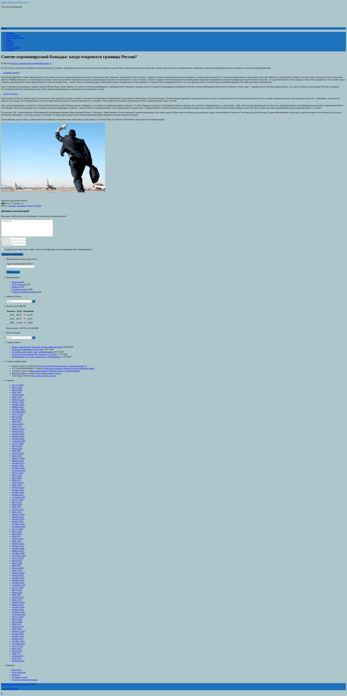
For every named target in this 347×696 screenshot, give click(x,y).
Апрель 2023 (18, 482)
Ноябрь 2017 (18, 639)
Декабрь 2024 (18, 434)
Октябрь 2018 (18, 612)
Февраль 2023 (18, 487)
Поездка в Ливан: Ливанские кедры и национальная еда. (60, 366)
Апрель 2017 (18, 656)
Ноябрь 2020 (18, 551)
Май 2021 (16, 536)
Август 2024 (17, 443)
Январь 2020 (18, 575)
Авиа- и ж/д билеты (16, 38)
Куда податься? (19, 284)
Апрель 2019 (18, 597)
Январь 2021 (18, 546)
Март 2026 (17, 397)
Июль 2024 (17, 446)
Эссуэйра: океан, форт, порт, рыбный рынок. (32, 352)
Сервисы (11, 43)
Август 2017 (17, 646)
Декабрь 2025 (18, 404)
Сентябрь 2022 (18, 497)
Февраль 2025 (18, 429)
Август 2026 (17, 385)
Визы (9, 40)
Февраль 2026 (18, 399)
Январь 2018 (18, 634)
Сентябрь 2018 (18, 614)
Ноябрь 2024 (18, 436)
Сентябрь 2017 (18, 643)
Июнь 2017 (17, 651)
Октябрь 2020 (18, 553)
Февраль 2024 (18, 458)
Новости (16, 287)
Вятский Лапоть (19, 373)
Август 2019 (17, 587)
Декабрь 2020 (18, 548)
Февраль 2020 (18, 573)
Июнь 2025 (17, 419)
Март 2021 (17, 541)
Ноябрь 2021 (18, 521)
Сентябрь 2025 (18, 412)
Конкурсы (16, 282)
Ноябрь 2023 (18, 465)
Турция (37, 206)
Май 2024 (16, 451)
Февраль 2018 (18, 631)
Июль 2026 (17, 387)
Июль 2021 (17, 531)
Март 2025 (17, 426)
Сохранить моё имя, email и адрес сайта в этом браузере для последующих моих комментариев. (48, 249)
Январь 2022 (18, 517)
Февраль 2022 (18, 514)
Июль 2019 (17, 590)
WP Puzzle (13, 689)
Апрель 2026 (18, 395)
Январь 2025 (18, 431)
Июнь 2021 (17, 534)
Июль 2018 (17, 619)
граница (12, 206)
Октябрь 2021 (18, 524)
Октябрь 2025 (18, 409)
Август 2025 (17, 414)
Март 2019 (17, 600)
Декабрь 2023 (18, 463)
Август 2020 (17, 558)
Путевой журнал (19, 289)
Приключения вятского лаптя (14, 2)
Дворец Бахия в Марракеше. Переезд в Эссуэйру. (34, 354)
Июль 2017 (17, 648)
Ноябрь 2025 (18, 407)
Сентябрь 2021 (18, 526)
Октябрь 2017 (18, 641)
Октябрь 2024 (18, 438)
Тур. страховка (13, 47)
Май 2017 (16, 653)
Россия (30, 206)
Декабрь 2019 (18, 578)
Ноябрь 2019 (18, 580)
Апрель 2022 (18, 509)
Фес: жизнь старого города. (48, 373)
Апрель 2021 (18, 539)
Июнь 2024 (17, 448)
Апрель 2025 (18, 424)
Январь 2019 (18, 604)
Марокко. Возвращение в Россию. (27, 349)
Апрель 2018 (18, 626)
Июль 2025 (17, 417)
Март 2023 (17, 485)
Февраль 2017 (18, 661)
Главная (10, 33)
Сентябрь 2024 (18, 441)
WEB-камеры (13, 35)
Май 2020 (16, 565)
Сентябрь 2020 (18, 556)
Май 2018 (16, 624)
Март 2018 (17, 629)
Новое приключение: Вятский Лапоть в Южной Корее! (37, 347)
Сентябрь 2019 (18, 585)
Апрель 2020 (18, 568)
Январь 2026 (18, 402)
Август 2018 (17, 617)
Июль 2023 (17, 475)
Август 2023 (17, 473)
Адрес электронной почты (20, 264)
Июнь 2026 (17, 390)
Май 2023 (16, 480)
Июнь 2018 (17, 621)
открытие (21, 206)
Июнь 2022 (17, 504)
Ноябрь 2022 (18, 495)
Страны (10, 45)
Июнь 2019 (17, 592)
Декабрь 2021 (18, 519)
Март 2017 (17, 658)
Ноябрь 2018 (18, 609)
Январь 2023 (18, 490)
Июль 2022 (17, 502)
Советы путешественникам (23, 63)
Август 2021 (17, 529)
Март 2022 (17, 512)
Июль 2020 (17, 560)
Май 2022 (16, 507)
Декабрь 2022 (18, 492)
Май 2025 (16, 421)
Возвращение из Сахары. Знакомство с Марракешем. (36, 357)
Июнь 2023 (17, 478)
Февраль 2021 (18, 543)
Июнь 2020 (17, 563)
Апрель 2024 (18, 453)
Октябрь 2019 (18, 582)
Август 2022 (17, 499)
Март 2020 (17, 570)
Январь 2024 (18, 460)
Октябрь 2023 (18, 468)
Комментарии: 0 (43, 63)
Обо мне (10, 50)
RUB (23, 328)
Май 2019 (16, 595)
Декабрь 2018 (18, 607)
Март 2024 (17, 456)
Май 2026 (16, 392)
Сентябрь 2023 (18, 470)
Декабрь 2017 (18, 636)
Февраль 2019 (18, 602)
